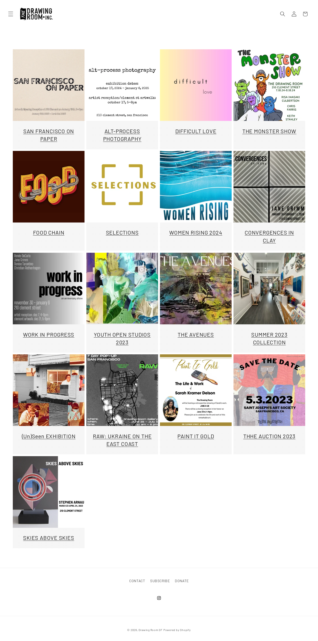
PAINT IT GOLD (195, 436)
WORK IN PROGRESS (48, 334)
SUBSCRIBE (160, 581)
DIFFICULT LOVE (196, 131)
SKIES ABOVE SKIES (48, 538)
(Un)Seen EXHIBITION (49, 436)
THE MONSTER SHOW (269, 131)
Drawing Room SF (150, 629)
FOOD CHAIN (48, 232)
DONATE (182, 581)
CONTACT (137, 581)
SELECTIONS (122, 232)
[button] (10, 14)
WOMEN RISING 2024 (195, 232)
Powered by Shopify (177, 629)
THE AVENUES (196, 334)
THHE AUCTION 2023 (269, 436)
